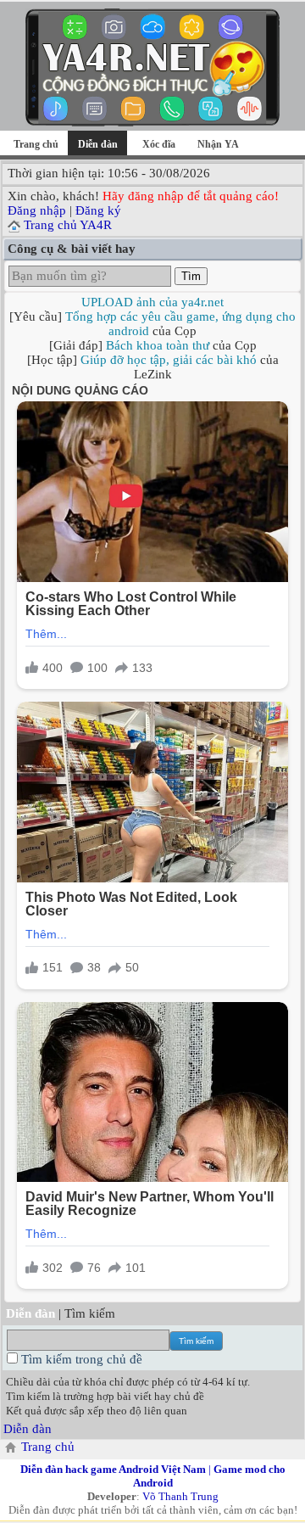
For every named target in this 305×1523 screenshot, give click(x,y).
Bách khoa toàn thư (157, 345)
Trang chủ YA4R (68, 225)
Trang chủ (36, 144)
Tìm (191, 276)
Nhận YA (218, 144)
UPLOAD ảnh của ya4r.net (152, 302)
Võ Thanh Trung (180, 1496)
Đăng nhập (37, 210)
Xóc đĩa (158, 144)
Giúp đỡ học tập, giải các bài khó (168, 360)
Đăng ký (98, 210)
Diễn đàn (27, 1429)
